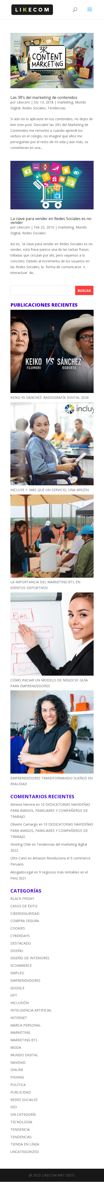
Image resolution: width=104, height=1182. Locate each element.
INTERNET (18, 1017)
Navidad (18, 1062)
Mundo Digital (24, 1055)
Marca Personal (25, 1025)
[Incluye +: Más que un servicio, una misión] (52, 444)
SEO (13, 1107)
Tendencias (57, 108)
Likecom (23, 102)
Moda (15, 1047)
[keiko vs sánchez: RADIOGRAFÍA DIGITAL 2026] (52, 352)
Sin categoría (23, 1114)
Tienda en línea (24, 1144)
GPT (13, 995)
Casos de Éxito (23, 906)
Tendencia (20, 1129)
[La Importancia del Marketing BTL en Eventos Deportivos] (52, 537)
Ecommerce (21, 965)
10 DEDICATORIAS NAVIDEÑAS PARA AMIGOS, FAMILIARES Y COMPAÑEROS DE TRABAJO (50, 810)
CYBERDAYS (20, 935)
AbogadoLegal (21, 872)
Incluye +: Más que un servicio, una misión (49, 490)
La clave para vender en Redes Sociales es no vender (50, 220)
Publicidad (20, 1092)
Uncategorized (24, 1151)
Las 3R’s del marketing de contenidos (43, 97)
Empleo (17, 973)
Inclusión (19, 1002)
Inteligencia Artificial (31, 1010)
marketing (65, 102)
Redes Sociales (34, 108)
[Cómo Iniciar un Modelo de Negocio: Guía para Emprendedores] (52, 634)
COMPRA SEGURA (24, 920)
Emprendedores (25, 980)
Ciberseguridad (24, 913)
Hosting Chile (20, 844)
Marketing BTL (24, 1040)
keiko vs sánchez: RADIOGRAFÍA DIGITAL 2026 (49, 397)
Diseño (16, 950)
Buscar (84, 290)
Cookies (17, 928)
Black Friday (22, 898)
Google (17, 988)
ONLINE (16, 1069)
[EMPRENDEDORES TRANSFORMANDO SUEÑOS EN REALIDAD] (52, 732)
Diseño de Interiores (29, 958)
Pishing (17, 1077)
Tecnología (21, 1122)
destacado (20, 943)
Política (18, 1084)
